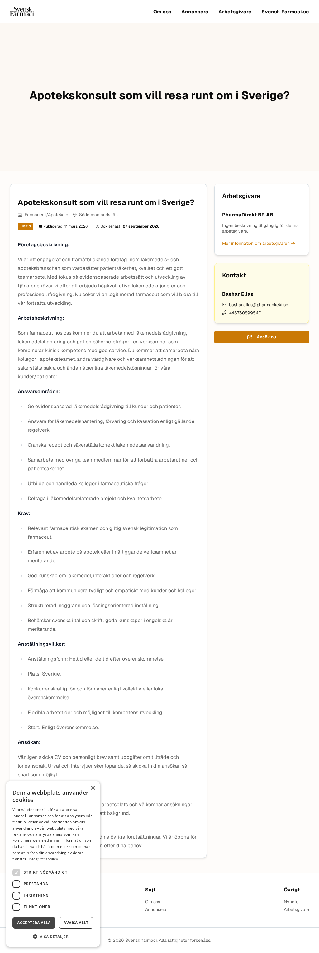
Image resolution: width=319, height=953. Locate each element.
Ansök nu (266, 337)
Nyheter (292, 901)
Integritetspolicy (43, 859)
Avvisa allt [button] (76, 922)
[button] (52, 937)
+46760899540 (245, 313)
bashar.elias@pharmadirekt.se (258, 305)
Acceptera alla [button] (34, 922)
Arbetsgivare (234, 11)
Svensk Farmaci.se (285, 11)
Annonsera (194, 11)
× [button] (92, 788)
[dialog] (53, 864)
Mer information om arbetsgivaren (256, 243)
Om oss (162, 11)
